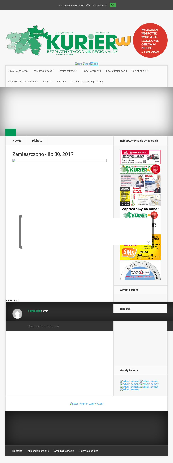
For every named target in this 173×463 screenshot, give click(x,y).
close (148, 243)
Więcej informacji (96, 4)
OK (112, 5)
